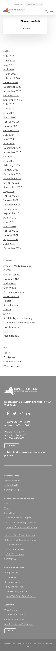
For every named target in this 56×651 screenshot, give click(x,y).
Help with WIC (11, 485)
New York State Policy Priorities (21, 596)
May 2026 (8, 65)
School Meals (10, 305)
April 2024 (9, 143)
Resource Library (12, 582)
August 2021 (10, 217)
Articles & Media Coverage (17, 266)
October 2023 (11, 156)
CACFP (7, 270)
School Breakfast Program (18, 517)
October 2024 (11, 130)
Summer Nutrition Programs (19, 322)
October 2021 (10, 209)
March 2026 (9, 74)
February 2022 (11, 196)
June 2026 (9, 60)
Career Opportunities (14, 619)
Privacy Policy (41, 643)
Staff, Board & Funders (15, 614)
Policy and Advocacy (14, 292)
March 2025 (9, 117)
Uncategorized (11, 327)
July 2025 (8, 104)
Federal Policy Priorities (17, 591)
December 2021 (12, 204)
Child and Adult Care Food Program (21, 540)
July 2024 (8, 135)
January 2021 (10, 235)
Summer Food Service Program (19, 535)
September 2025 (12, 100)
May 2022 (8, 191)
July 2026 (8, 56)
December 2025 (12, 87)
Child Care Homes (15, 554)
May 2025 (8, 108)
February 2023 (11, 165)
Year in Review (11, 335)
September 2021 (12, 213)
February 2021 (11, 231)
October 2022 (11, 183)
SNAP (6, 314)
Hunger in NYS (11, 279)
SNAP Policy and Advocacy (17, 318)
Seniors (7, 309)
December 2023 (12, 148)
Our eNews (9, 288)
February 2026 (11, 78)
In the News (9, 283)
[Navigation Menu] (51, 10)
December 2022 (12, 174)
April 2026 (8, 69)
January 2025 (10, 126)
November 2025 (12, 91)
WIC (5, 331)
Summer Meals (11, 490)
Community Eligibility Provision (21, 522)
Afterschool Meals (14, 544)
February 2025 (11, 121)
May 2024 (8, 139)
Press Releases (11, 296)
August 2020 (10, 239)
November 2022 (12, 178)
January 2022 (10, 200)
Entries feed (10, 357)
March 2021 (9, 226)
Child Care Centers (15, 549)
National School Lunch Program (21, 527)
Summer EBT (10, 559)
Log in (6, 353)
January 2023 (10, 169)
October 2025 (11, 95)
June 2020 (9, 244)
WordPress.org (11, 366)
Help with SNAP (12, 480)
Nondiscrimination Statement (18, 624)
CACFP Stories (11, 274)
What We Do (10, 610)
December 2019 (12, 248)
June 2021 (9, 222)
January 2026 (10, 82)
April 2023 (9, 161)
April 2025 (8, 113)
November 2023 (12, 152)
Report (7, 301)
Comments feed (12, 361)
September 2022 (12, 187)
